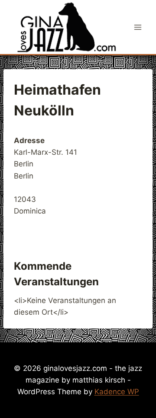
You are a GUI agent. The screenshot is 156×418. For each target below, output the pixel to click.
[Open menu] (138, 27)
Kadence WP (116, 391)
